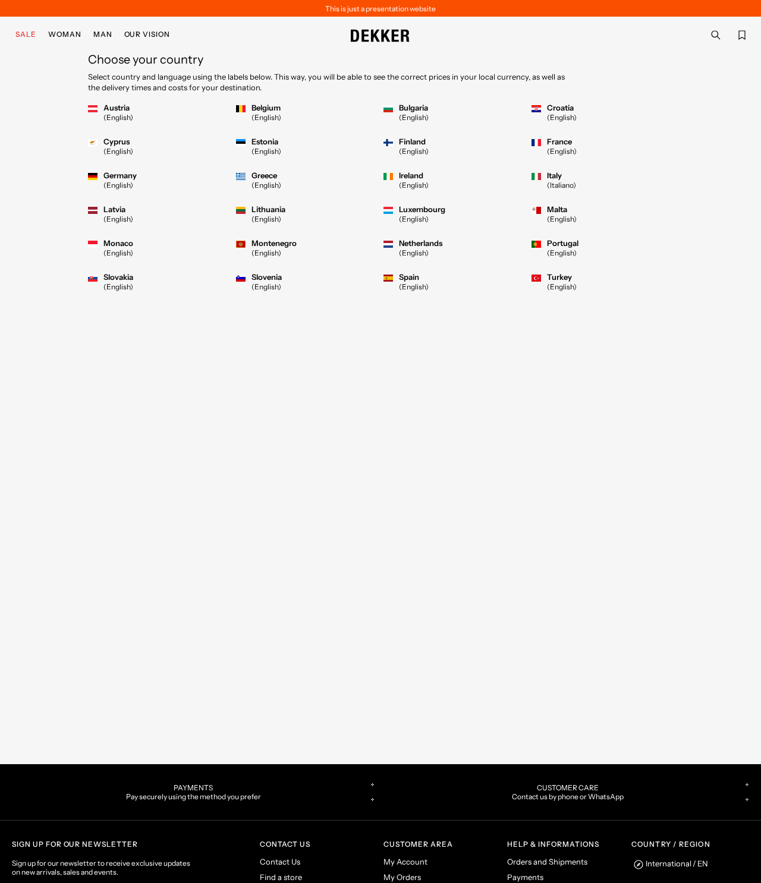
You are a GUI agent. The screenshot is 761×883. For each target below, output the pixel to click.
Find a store (281, 877)
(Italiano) (561, 185)
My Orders (402, 877)
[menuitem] (28, 34)
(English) (118, 117)
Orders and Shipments (547, 861)
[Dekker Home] (380, 34)
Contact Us (280, 861)
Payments (525, 877)
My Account (405, 861)
